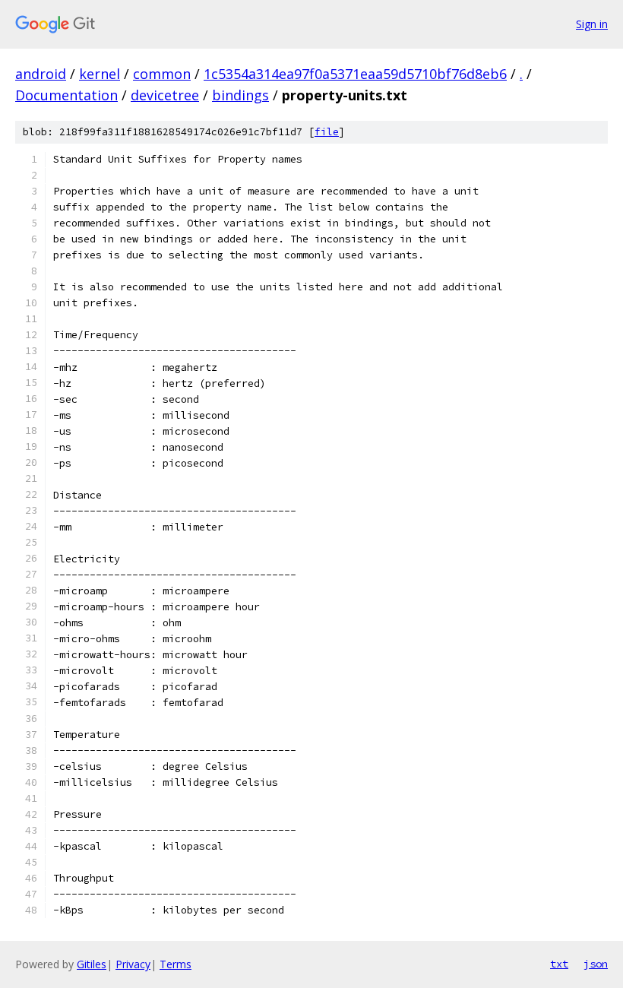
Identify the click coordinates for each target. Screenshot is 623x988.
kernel (99, 74)
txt (559, 964)
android (40, 74)
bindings (240, 95)
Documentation (66, 95)
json (595, 964)
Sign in (592, 24)
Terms (175, 964)
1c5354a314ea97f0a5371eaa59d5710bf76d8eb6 (355, 74)
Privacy (132, 964)
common (162, 74)
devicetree (165, 95)
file (327, 131)
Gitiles (91, 964)
